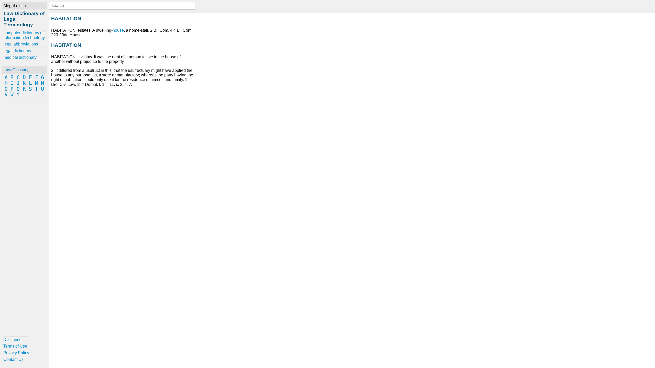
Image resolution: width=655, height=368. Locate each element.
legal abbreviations (21, 44)
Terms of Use (15, 346)
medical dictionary (20, 57)
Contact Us (13, 359)
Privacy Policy (16, 353)
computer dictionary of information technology (24, 35)
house (118, 30)
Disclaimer (13, 339)
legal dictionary (17, 51)
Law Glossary (16, 70)
